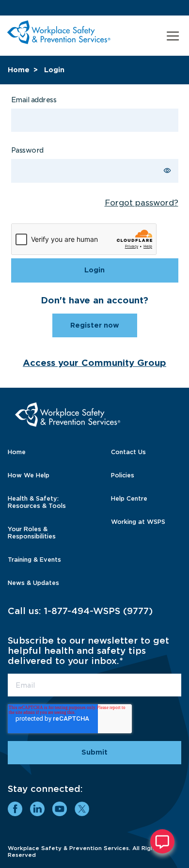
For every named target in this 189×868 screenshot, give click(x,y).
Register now (94, 325)
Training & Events (34, 559)
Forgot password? (141, 202)
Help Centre (129, 498)
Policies (122, 475)
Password (27, 150)
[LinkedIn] (37, 809)
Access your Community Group (94, 363)
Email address (34, 100)
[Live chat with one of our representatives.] (162, 841)
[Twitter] (82, 809)
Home (19, 70)
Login (54, 70)
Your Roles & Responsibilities (32, 532)
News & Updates (33, 582)
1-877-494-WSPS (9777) (98, 611)
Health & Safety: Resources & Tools (37, 502)
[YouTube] (59, 809)
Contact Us (128, 452)
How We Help (28, 475)
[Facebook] (15, 809)
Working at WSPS (138, 521)
